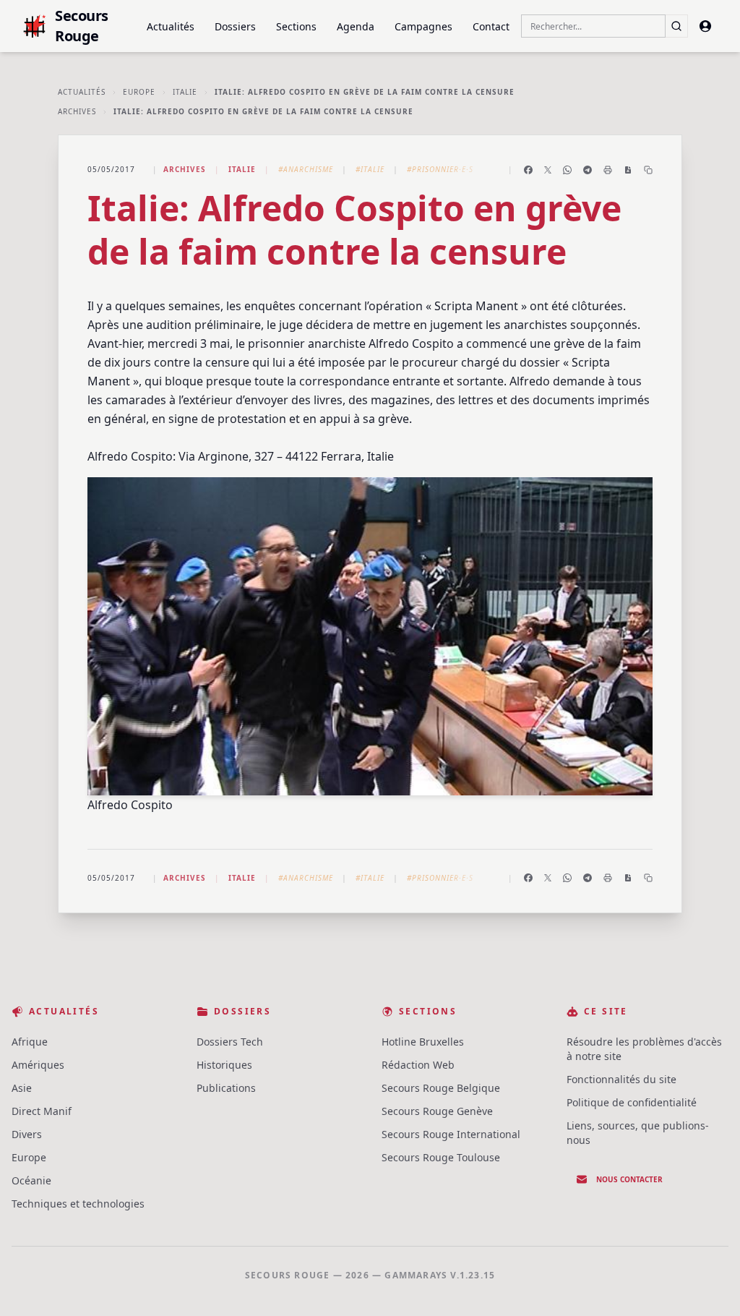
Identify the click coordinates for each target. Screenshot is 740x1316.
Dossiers (235, 26)
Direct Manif (42, 1111)
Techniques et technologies (78, 1203)
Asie (22, 1088)
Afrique (30, 1041)
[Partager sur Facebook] (528, 170)
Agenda (355, 26)
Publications (226, 1088)
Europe (139, 92)
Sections (296, 26)
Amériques (38, 1065)
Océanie (31, 1180)
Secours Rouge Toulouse (441, 1157)
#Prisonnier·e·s (440, 169)
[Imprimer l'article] (607, 170)
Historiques (224, 1065)
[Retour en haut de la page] (708, 1284)
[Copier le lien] (648, 170)
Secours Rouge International (451, 1134)
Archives (77, 111)
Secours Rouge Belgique (441, 1088)
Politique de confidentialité (632, 1102)
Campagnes (423, 26)
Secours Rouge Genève (437, 1111)
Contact (491, 26)
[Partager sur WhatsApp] (567, 170)
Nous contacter (629, 1179)
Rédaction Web (418, 1065)
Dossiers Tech (230, 1041)
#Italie (370, 169)
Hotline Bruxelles (423, 1041)
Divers (27, 1134)
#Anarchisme (305, 169)
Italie (185, 92)
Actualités (170, 26)
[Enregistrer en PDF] (628, 170)
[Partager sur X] (547, 170)
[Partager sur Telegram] (587, 170)
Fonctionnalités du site (621, 1079)
